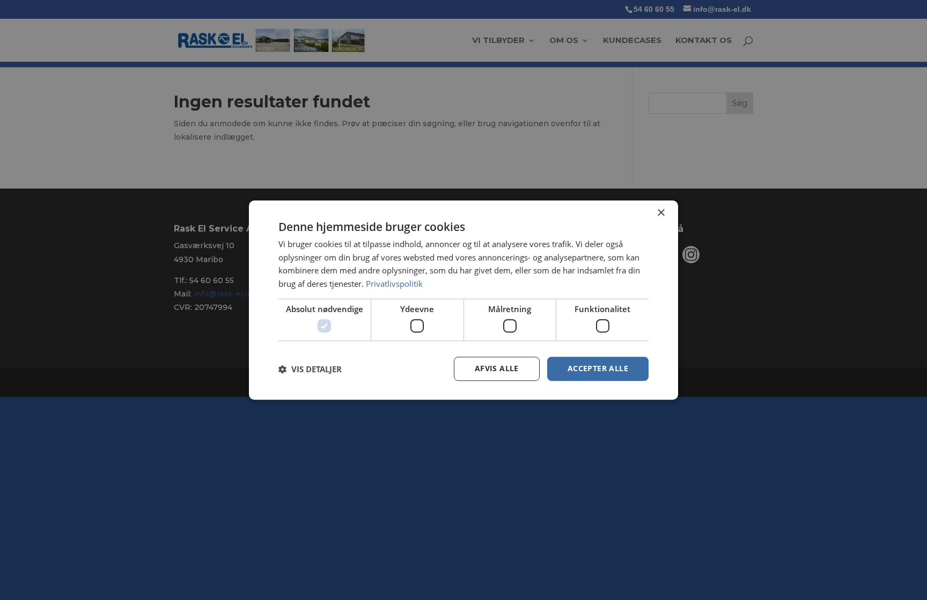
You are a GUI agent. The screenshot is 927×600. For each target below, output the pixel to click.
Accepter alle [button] (598, 369)
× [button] (661, 213)
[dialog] (463, 300)
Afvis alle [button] (497, 369)
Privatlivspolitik (394, 283)
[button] (310, 369)
